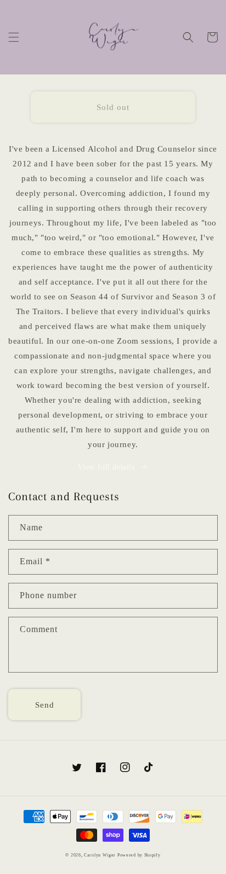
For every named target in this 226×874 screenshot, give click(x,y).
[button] (14, 37)
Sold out (113, 107)
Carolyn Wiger (100, 855)
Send (44, 705)
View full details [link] (106, 467)
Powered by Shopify (139, 855)
